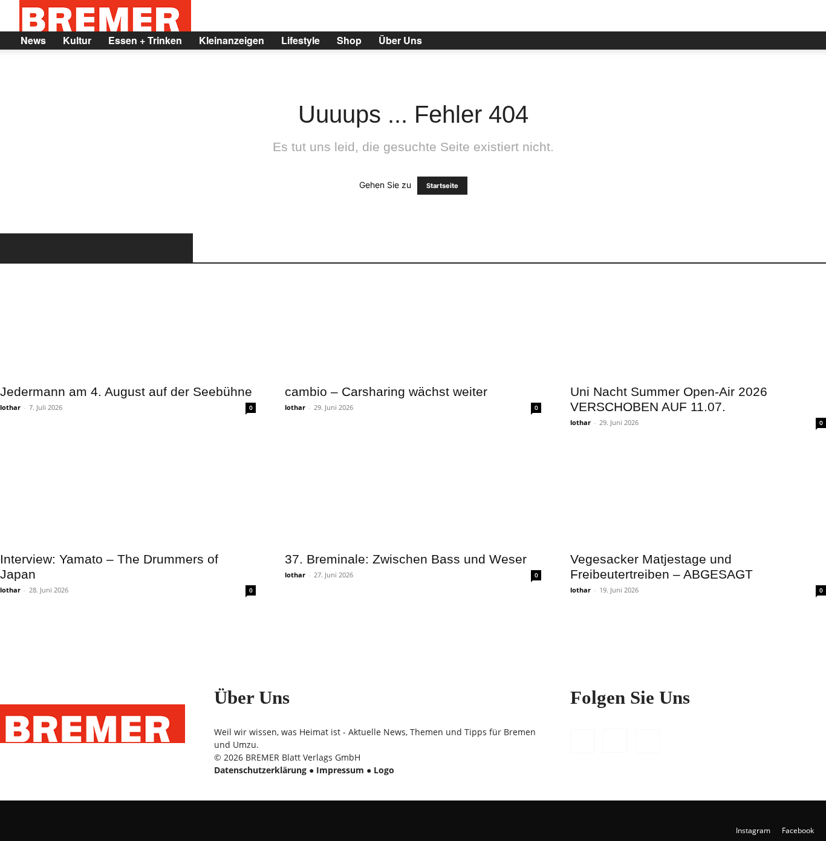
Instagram (753, 830)
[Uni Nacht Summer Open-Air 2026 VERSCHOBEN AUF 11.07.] (698, 327)
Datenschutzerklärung (260, 770)
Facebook (798, 830)
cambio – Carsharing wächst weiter (386, 391)
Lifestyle (300, 40)
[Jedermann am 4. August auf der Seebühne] (128, 327)
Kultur (77, 40)
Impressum (340, 770)
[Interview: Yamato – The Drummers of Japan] (128, 495)
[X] (773, 40)
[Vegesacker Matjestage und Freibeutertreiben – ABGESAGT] (698, 495)
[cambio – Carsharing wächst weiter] (413, 327)
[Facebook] (732, 40)
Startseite (442, 185)
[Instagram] (752, 40)
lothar (10, 407)
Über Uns (400, 40)
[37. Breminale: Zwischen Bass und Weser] (413, 495)
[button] (799, 41)
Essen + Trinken (145, 40)
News (33, 40)
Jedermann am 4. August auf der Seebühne (126, 391)
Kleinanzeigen (231, 40)
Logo (384, 770)
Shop (349, 40)
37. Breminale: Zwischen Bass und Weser (406, 559)
